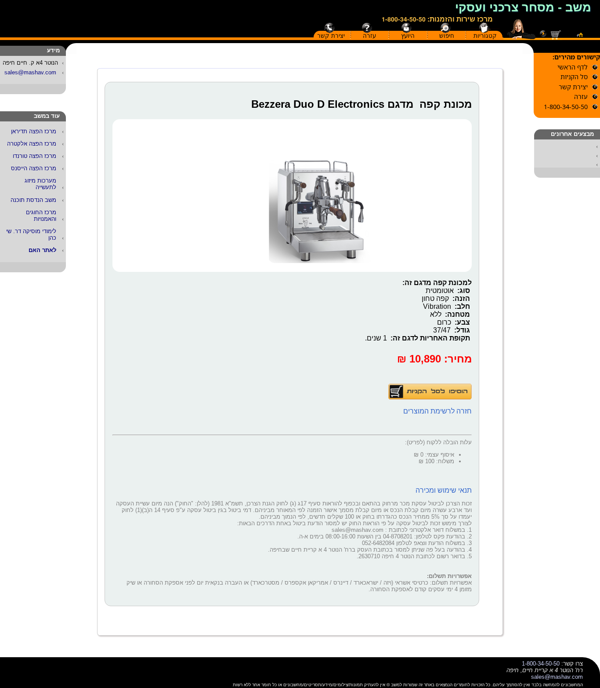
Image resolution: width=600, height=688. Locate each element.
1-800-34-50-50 (404, 19)
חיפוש (446, 36)
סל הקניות (574, 77)
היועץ (408, 36)
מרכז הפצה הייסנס (33, 168)
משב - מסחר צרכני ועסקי (523, 7)
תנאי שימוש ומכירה (444, 490)
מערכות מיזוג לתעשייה (40, 183)
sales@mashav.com (30, 72)
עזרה (369, 36)
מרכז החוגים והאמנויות (41, 215)
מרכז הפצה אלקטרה (31, 143)
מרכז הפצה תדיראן (33, 131)
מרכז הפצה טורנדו (34, 156)
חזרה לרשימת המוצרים (437, 411)
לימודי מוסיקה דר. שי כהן (31, 234)
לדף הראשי (572, 67)
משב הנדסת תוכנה (33, 200)
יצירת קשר (331, 36)
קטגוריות (485, 36)
